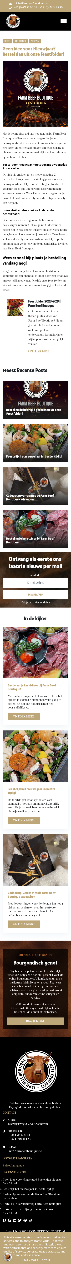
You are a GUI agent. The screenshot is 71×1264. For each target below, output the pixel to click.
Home (7, 41)
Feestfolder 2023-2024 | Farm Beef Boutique (44, 303)
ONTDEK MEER (39, 351)
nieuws (35, 41)
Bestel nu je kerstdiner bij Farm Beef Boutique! (32, 1204)
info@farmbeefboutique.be (32, 3)
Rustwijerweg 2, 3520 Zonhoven (28, 1124)
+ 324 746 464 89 (20, 1139)
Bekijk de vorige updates (35, 602)
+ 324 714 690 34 (20, 1135)
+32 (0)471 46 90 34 (25, 7)
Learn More (30, 1260)
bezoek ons (35, 1021)
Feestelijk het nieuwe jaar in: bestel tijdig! (28, 1189)
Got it (46, 1260)
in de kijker (20, 41)
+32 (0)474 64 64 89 (51, 7)
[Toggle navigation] (63, 21)
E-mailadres (35, 575)
